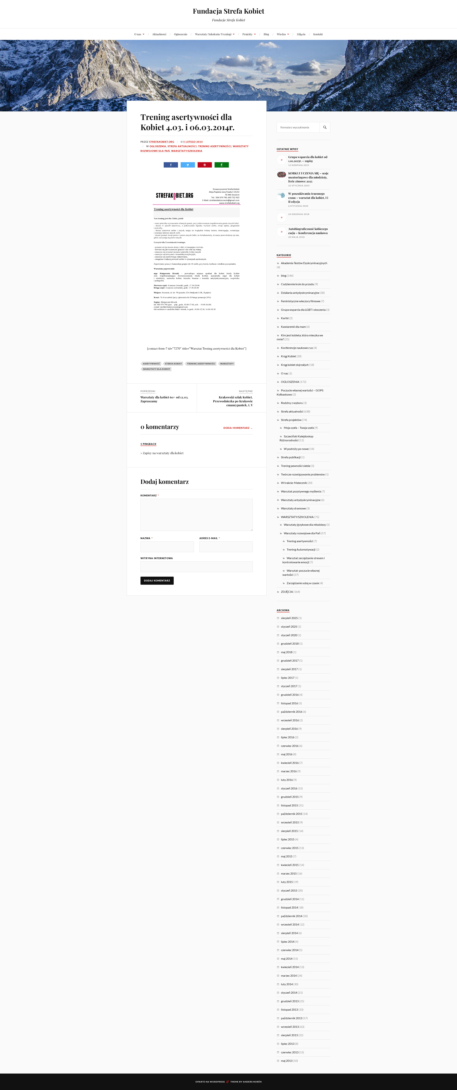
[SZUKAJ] (325, 127)
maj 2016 (286, 754)
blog (283, 275)
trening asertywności (201, 363)
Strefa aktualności (182, 146)
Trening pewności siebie (295, 465)
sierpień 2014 (289, 933)
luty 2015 (287, 881)
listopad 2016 (289, 703)
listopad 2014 (289, 907)
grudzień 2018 (290, 643)
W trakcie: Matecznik (294, 482)
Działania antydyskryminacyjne (300, 292)
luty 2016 (287, 779)
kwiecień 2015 (290, 864)
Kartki (285, 318)
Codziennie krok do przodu (297, 284)
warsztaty (227, 363)
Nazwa (146, 538)
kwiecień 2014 (290, 967)
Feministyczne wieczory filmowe (300, 301)
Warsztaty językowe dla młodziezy (305, 524)
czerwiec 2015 (289, 848)
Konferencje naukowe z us (297, 347)
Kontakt (318, 34)
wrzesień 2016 (290, 720)
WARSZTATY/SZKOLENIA (186, 150)
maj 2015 (286, 856)
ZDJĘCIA (287, 591)
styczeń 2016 (289, 788)
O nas (137, 34)
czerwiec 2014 (289, 950)
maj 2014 (286, 958)
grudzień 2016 (290, 694)
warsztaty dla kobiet (156, 369)
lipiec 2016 (287, 737)
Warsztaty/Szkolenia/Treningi (213, 34)
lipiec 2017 (287, 677)
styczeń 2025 (289, 626)
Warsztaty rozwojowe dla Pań (302, 533)
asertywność (151, 363)
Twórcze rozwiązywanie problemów (303, 474)
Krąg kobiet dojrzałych (295, 364)
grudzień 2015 (290, 796)
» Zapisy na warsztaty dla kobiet (162, 453)
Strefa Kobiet (173, 363)
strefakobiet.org (161, 141)
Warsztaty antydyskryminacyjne (300, 500)
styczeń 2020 (289, 635)
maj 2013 (286, 1060)
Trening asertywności (214, 146)
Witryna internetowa (156, 558)
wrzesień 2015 (290, 822)
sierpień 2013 (289, 1035)
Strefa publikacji (291, 457)
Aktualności (159, 34)
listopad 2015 (289, 805)
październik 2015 (291, 813)
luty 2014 (287, 984)
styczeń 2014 (289, 992)
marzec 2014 (289, 975)
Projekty (247, 34)
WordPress (217, 1081)
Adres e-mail (209, 538)
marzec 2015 (289, 873)
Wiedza (281, 34)
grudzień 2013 (290, 1001)
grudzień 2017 (290, 660)
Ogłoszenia (180, 34)
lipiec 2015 (287, 839)
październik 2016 (291, 711)
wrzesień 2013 (290, 1026)
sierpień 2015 (289, 831)
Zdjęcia (301, 34)
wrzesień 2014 (290, 924)
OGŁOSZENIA (158, 146)
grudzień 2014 (290, 899)
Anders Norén (252, 1081)
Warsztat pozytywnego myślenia (301, 491)
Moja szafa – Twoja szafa (299, 427)
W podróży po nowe (296, 448)
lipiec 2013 (287, 1043)
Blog (266, 34)
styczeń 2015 (289, 890)
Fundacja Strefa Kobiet (228, 10)
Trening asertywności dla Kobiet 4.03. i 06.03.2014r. (187, 121)
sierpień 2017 (289, 669)
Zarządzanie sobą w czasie (303, 583)
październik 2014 (291, 916)
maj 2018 (286, 652)
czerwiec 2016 (289, 745)
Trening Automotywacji (301, 549)
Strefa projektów (291, 419)
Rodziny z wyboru (292, 402)
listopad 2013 (289, 1009)
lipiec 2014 (287, 941)
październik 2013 (291, 1018)
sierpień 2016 (289, 728)
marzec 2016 (289, 771)
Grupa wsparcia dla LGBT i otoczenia (303, 309)
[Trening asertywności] (196, 343)
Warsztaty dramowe (293, 508)
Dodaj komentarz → (238, 427)
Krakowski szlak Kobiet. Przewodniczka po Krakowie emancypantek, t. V (233, 401)
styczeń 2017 (289, 686)
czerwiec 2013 (289, 1052)
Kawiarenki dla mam (293, 326)
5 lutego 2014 (193, 141)
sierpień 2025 (289, 618)
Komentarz (149, 495)
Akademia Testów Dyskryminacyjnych (304, 263)
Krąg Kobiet (288, 356)
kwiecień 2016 (290, 762)
